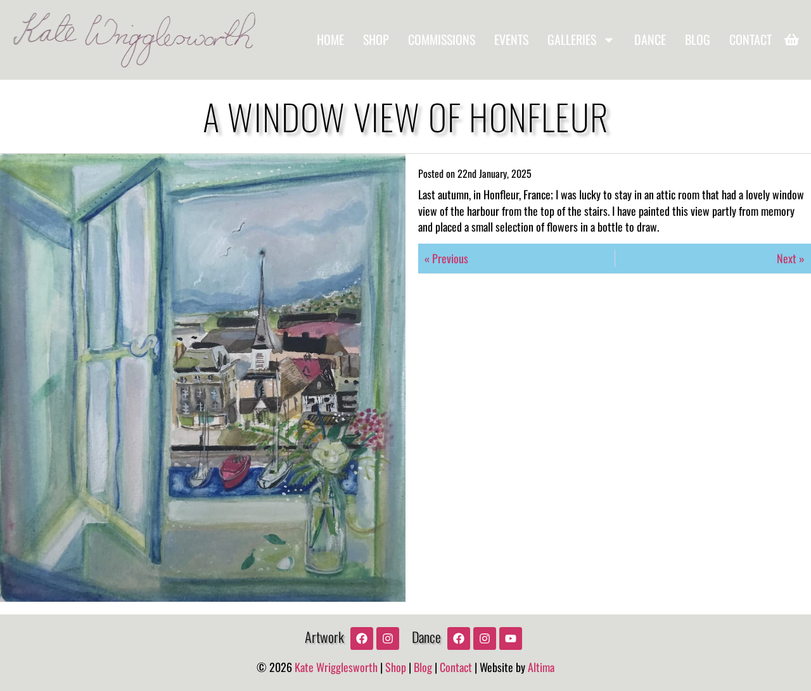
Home (330, 39)
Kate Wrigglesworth (336, 667)
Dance (650, 39)
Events (511, 39)
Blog (697, 39)
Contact (750, 39)
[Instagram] (387, 638)
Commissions (441, 39)
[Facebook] (361, 638)
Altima (541, 667)
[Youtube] (510, 638)
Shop (376, 39)
